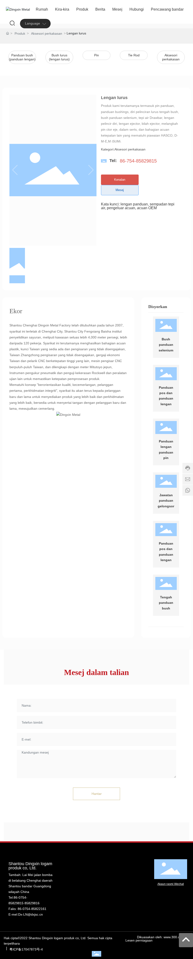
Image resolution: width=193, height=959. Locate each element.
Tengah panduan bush (166, 602)
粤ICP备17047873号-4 (26, 949)
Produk (20, 33)
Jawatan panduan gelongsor (166, 500)
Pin (96, 55)
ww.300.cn (173, 937)
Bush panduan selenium (166, 344)
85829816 (32, 903)
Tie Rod (134, 55)
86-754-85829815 (138, 160)
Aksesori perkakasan (46, 33)
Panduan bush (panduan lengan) (22, 57)
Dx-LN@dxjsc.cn (30, 914)
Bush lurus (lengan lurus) (59, 57)
